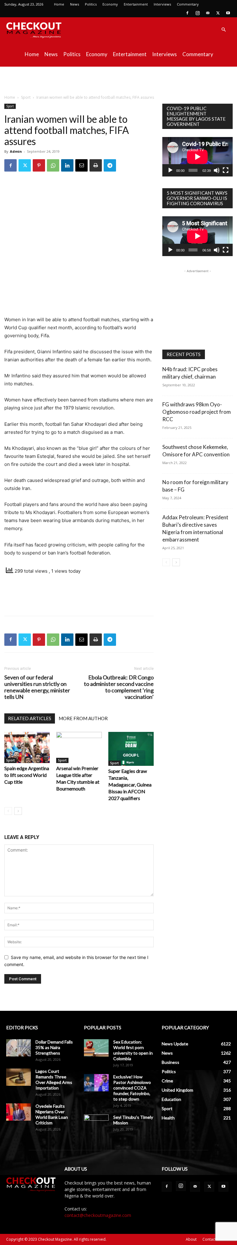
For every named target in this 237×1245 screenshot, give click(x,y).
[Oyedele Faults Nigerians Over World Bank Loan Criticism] (18, 1112)
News (74, 4)
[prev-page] (8, 811)
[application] (197, 156)
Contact (209, 1239)
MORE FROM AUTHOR (83, 718)
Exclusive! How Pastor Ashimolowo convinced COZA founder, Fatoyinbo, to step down (132, 1088)
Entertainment (136, 4)
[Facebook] (187, 13)
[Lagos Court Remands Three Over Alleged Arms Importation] (18, 1077)
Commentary (188, 4)
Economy (110, 4)
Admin (16, 151)
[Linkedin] (67, 165)
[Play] (170, 170)
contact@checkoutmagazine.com (97, 1215)
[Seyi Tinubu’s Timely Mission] (96, 1123)
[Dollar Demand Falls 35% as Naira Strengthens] (18, 1047)
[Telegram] (110, 165)
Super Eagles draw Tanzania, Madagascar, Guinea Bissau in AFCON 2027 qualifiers (130, 784)
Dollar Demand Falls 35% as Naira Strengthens (54, 1047)
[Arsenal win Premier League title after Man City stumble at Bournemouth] (79, 747)
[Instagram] (197, 13)
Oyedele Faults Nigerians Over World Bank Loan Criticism (51, 1114)
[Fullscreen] (225, 170)
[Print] (95, 165)
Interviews (162, 4)
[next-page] (18, 811)
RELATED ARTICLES (29, 718)
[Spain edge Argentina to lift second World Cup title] (27, 747)
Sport (26, 97)
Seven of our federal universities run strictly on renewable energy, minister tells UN (37, 687)
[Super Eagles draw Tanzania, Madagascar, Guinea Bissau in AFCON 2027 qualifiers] (131, 749)
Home (59, 4)
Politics (91, 4)
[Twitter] (217, 13)
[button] (223, 30)
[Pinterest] (39, 165)
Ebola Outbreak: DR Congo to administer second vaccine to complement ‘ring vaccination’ (119, 687)
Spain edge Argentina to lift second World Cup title (26, 775)
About (191, 1239)
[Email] (81, 165)
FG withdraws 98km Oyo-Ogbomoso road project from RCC (196, 411)
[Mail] (207, 13)
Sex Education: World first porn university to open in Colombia (133, 1050)
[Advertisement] (118, 80)
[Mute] (217, 170)
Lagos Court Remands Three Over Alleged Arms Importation (53, 1079)
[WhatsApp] (53, 165)
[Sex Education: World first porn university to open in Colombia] (96, 1047)
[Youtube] (228, 13)
